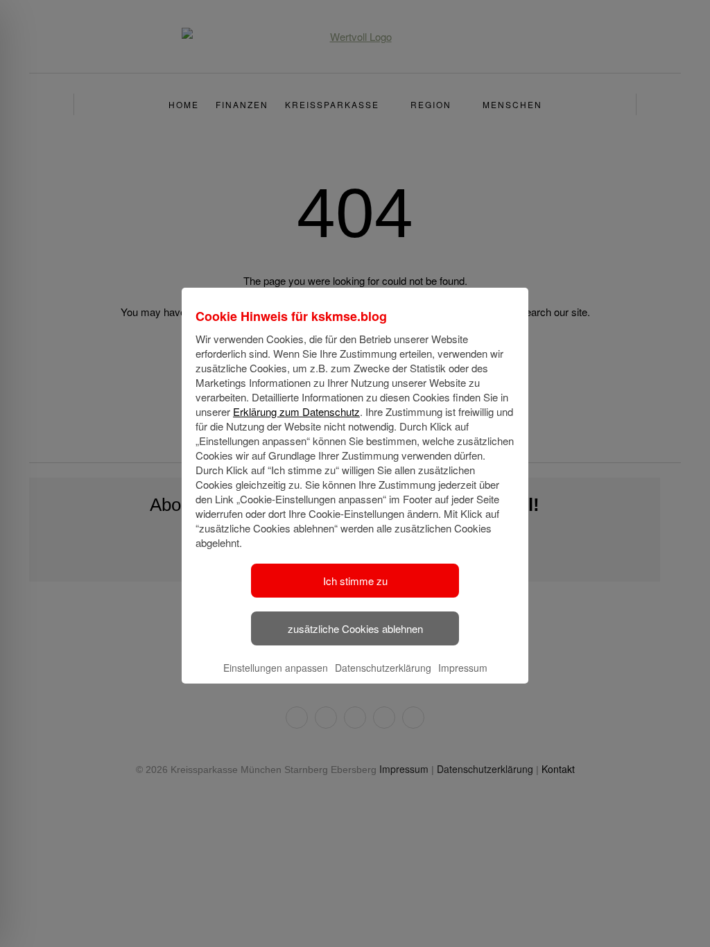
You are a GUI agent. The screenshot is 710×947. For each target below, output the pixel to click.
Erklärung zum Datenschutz (296, 411)
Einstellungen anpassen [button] (275, 668)
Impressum (462, 668)
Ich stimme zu (355, 580)
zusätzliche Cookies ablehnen (355, 628)
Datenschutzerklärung (383, 668)
